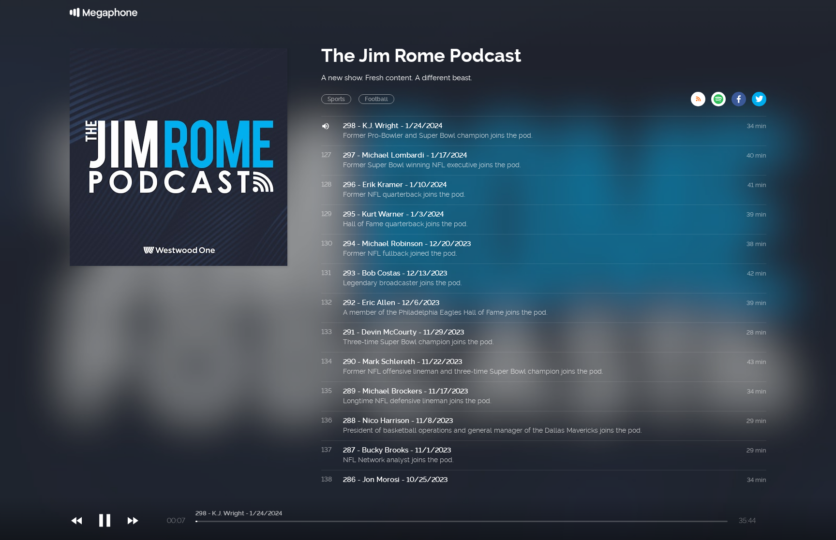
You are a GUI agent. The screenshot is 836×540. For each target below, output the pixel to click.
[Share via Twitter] (759, 96)
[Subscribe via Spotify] (721, 96)
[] (109, 500)
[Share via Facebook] (742, 96)
